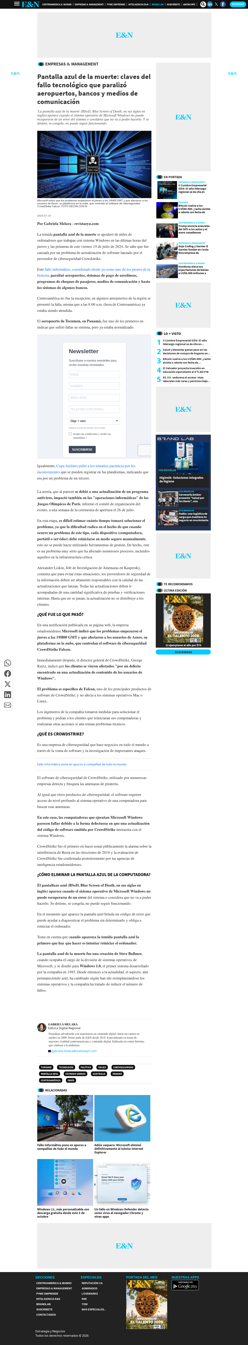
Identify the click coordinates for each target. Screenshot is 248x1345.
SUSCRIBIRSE (183, 652)
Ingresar (238, 4)
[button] (8, 663)
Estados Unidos (76, 1073)
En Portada (173, 177)
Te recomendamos (178, 584)
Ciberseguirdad (123, 1067)
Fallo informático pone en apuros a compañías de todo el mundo (81, 764)
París (71, 1080)
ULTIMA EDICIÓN (175, 590)
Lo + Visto (172, 333)
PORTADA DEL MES (141, 1277)
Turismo (46, 1067)
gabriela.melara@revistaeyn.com (74, 1051)
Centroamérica (50, 1080)
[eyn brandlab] (176, 439)
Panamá (117, 1073)
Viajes (102, 1067)
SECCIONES (45, 1277)
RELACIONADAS (56, 1090)
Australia (99, 1073)
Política (86, 1067)
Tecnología (66, 1067)
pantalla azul (49, 1073)
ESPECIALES (91, 1277)
